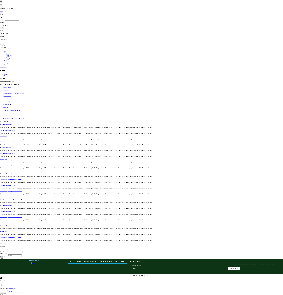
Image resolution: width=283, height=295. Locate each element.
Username (2, 19)
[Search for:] (7, 2)
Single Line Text (4, 251)
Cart (4, 64)
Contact (5, 60)
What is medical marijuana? (6, 124)
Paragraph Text (4, 256)
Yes (1, 11)
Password (2, 22)
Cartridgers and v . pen (11, 58)
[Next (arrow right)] (2, 294)
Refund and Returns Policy (105, 261)
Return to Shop (12, 288)
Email (2, 253)
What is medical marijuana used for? (7, 130)
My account (8, 62)
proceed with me (234, 268)
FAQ (7, 63)
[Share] (3, 293)
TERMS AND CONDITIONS (90, 261)
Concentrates (9, 55)
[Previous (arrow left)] (0, 294)
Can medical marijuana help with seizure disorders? (11, 141)
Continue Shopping (6, 291)
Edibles (7, 54)
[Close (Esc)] (5, 293)
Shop (4, 52)
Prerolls (7, 59)
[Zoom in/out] (0, 293)
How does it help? (3, 136)
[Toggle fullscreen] (2, 293)
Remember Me (5, 25)
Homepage (5, 74)
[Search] (0, 32)
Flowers (8, 56)
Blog (116, 261)
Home (4, 51)
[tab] (143, 90)
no (2, 11)
